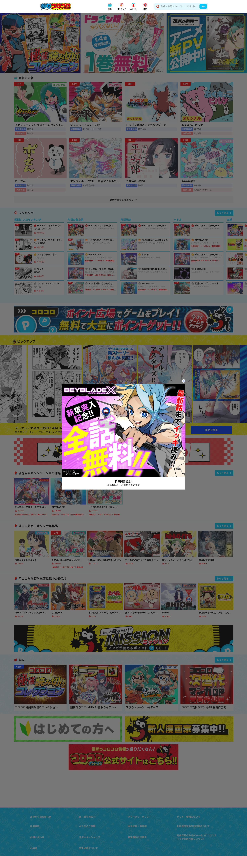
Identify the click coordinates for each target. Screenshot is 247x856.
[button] (110, 6)
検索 (203, 6)
